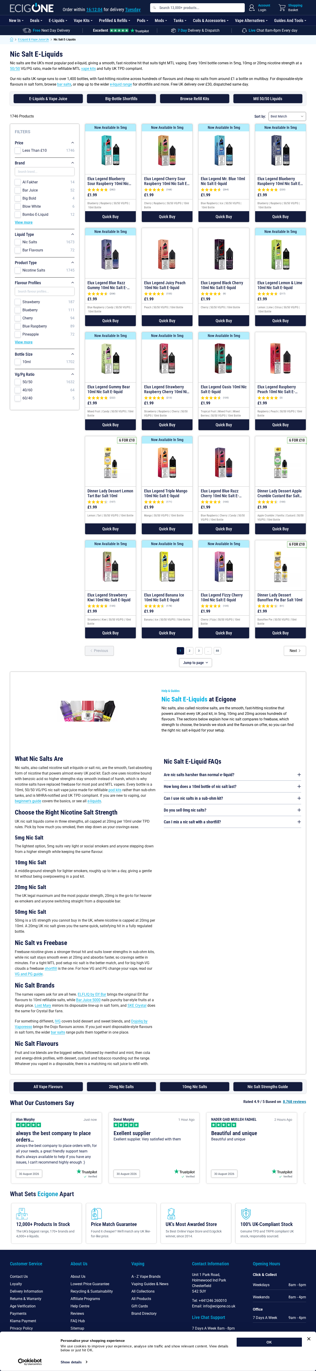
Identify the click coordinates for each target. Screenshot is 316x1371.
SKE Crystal (136, 1005)
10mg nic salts (194, 1086)
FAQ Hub (78, 1321)
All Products (141, 1299)
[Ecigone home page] (31, 7)
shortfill (51, 968)
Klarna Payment (23, 1321)
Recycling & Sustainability (92, 1291)
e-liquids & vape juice (48, 98)
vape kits (88, 68)
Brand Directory (144, 1313)
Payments (18, 1313)
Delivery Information (26, 1291)
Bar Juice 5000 (88, 1000)
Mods (159, 20)
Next (293, 650)
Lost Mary (43, 1005)
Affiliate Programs (85, 1299)
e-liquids (94, 801)
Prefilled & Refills (113, 20)
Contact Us (19, 1276)
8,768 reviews (294, 1101)
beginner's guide (28, 801)
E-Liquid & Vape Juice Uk (33, 39)
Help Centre (80, 1306)
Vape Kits (82, 20)
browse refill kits (194, 98)
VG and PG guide (29, 974)
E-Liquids (56, 20)
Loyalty (16, 1284)
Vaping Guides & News (149, 1284)
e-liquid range (121, 84)
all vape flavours (48, 1086)
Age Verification (23, 1306)
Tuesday (133, 9)
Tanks (178, 20)
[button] (110, 216)
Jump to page (193, 663)
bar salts (64, 84)
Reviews (77, 1313)
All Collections (143, 1291)
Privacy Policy (21, 1328)
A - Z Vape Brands (146, 1276)
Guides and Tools (288, 20)
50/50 (15, 68)
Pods (141, 20)
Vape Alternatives (250, 20)
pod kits (114, 790)
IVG (58, 1021)
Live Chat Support (208, 1317)
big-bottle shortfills (121, 98)
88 (217, 650)
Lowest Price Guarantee (90, 1284)
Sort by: (260, 116)
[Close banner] (308, 1338)
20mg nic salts (121, 1086)
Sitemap (77, 1328)
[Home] (11, 39)
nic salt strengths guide (268, 1086)
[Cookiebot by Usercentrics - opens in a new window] (30, 1362)
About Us (78, 1276)
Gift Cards (139, 1306)
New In (15, 20)
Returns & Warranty (25, 1299)
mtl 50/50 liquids (267, 98)
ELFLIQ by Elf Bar (92, 994)
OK (269, 1342)
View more (24, 222)
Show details (71, 1362)
